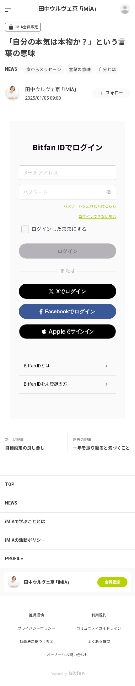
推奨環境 (36, 615)
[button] (67, 331)
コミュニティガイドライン (98, 628)
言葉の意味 (80, 69)
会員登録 (112, 582)
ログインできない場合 (97, 217)
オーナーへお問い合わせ (67, 655)
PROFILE (14, 558)
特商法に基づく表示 (36, 641)
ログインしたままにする (59, 229)
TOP (9, 484)
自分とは (107, 69)
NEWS (11, 69)
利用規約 (98, 615)
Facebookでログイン (70, 312)
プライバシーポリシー (36, 628)
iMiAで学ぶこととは (25, 521)
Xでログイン (71, 291)
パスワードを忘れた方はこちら (89, 206)
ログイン (125, 9)
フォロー (114, 92)
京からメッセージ (43, 69)
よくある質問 (99, 641)
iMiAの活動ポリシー (25, 540)
